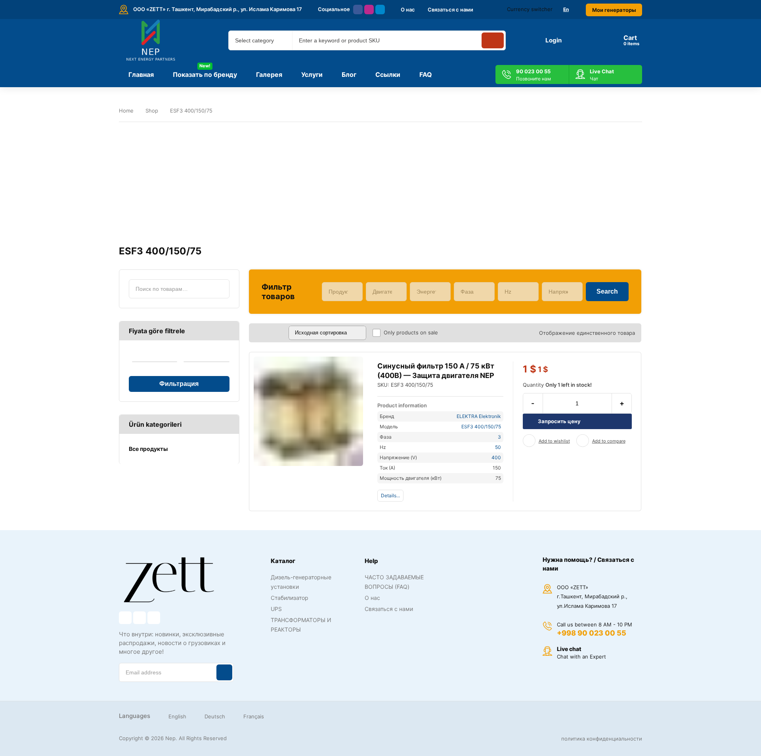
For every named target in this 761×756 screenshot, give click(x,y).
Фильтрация (179, 383)
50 (498, 447)
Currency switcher (530, 9)
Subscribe (224, 672)
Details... (390, 495)
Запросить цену (559, 421)
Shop (151, 110)
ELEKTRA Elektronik (479, 416)
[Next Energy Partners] (151, 40)
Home (126, 110)
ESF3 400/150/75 (481, 427)
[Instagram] (369, 9)
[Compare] (582, 440)
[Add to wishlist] (529, 440)
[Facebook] (358, 9)
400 (496, 457)
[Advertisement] (380, 183)
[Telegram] (380, 9)
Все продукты (148, 448)
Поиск (219, 288)
